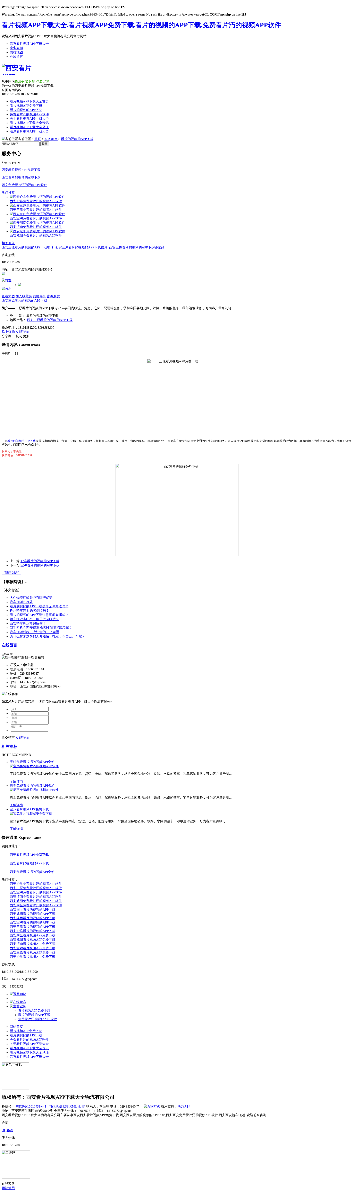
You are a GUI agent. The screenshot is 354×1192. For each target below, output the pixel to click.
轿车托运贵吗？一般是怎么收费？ (34, 619)
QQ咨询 (7, 1130)
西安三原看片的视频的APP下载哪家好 (136, 247)
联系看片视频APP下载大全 (29, 43)
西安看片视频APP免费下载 (21, 170)
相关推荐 (9, 746)
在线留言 (16, 56)
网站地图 (16, 52)
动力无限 (184, 1106)
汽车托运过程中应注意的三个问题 (34, 632)
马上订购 (8, 332)
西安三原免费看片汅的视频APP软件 (36, 209)
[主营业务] (18, 1006)
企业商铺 (16, 48)
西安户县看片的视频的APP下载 (32, 931)
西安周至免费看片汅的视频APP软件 (36, 905)
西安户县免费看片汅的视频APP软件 (36, 201)
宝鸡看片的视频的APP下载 (39, 565)
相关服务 (8, 243)
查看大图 (8, 296)
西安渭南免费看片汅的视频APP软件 (36, 227)
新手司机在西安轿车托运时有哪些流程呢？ (41, 627)
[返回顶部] (18, 994)
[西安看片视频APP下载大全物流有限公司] (17, 72)
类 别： (17, 315)
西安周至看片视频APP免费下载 (32, 935)
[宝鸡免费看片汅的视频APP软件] (34, 766)
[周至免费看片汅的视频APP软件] (34, 790)
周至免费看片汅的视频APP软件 (32, 785)
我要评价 (39, 296)
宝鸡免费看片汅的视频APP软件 (32, 762)
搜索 (44, 143)
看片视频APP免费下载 (26, 105)
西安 (81, 1106)
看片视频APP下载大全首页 (29, 101)
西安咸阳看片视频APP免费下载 (32, 939)
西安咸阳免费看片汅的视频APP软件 (36, 235)
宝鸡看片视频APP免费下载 (29, 809)
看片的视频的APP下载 (26, 110)
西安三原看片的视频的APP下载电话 (28, 247)
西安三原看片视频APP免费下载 (32, 952)
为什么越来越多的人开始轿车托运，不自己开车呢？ (47, 636)
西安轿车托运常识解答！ (28, 623)
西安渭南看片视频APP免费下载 (32, 944)
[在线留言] (18, 1002)
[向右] (6, 288)
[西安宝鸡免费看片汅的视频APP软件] (37, 214)
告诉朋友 (53, 296)
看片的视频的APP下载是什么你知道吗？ (39, 606)
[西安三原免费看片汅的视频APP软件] (37, 205)
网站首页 (16, 1026)
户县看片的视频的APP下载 (39, 561)
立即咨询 (22, 332)
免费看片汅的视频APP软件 (29, 114)
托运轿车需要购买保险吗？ (29, 610)
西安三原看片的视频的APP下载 (24, 300)
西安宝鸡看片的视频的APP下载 (32, 922)
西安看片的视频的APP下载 (21, 177)
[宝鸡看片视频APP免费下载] (31, 813)
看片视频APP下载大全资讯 (29, 123)
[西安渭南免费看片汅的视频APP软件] (37, 222)
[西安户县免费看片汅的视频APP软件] (37, 197)
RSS (66, 1106)
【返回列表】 (11, 573)
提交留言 (8, 737)
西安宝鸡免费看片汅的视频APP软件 (36, 218)
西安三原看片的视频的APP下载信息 (81, 247)
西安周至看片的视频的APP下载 (32, 909)
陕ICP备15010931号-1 (31, 1106)
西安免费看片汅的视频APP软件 (24, 185)
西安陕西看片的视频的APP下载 (32, 918)
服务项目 (51, 139)
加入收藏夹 (24, 296)
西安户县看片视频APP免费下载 (32, 956)
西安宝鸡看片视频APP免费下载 (32, 948)
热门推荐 (8, 192)
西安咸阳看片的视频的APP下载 (32, 914)
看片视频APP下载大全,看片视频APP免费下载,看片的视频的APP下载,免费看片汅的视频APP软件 (141, 25)
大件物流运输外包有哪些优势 (31, 597)
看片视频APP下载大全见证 (29, 127)
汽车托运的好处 (21, 602)
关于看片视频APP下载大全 (29, 118)
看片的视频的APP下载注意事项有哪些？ (39, 615)
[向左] (6, 280)
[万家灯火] (151, 1106)
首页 (37, 139)
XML (73, 1106)
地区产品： (18, 320)
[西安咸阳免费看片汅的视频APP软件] (37, 231)
